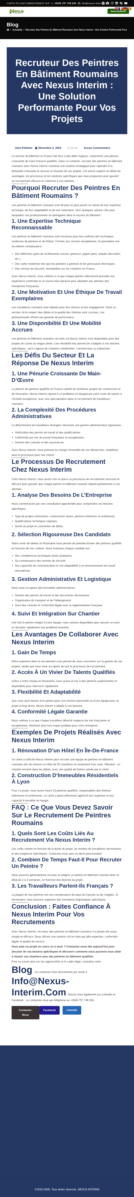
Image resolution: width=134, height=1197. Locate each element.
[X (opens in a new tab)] (103, 3)
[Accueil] (8, 30)
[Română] (129, 8)
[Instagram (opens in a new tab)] (112, 3)
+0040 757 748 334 (65, 3)
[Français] (121, 8)
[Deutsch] (125, 8)
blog (22, 969)
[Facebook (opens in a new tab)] (107, 3)
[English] (117, 8)
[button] (103, 11)
